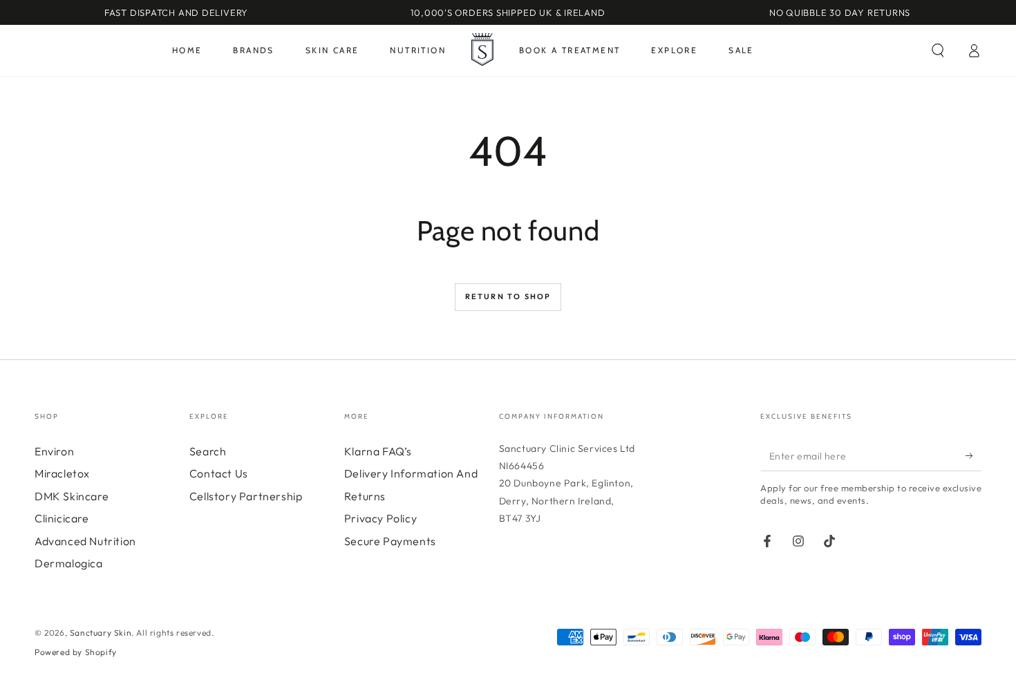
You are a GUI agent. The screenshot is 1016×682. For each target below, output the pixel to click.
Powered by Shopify (76, 652)
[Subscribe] (973, 455)
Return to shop (508, 296)
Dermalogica (69, 563)
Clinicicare (62, 518)
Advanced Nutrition (85, 541)
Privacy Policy (380, 518)
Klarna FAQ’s (378, 451)
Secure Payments (390, 541)
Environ (54, 451)
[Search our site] (938, 50)
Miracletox (62, 473)
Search (208, 451)
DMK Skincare (72, 496)
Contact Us (218, 473)
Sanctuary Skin (100, 632)
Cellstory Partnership (246, 496)
